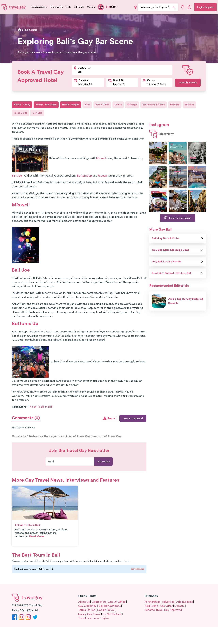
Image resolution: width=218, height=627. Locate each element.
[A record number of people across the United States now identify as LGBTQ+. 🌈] (158, 201)
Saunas (118, 105)
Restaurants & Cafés (153, 105)
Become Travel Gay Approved (163, 610)
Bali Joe (17, 175)
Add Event (151, 606)
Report (112, 418)
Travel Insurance (88, 618)
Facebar (103, 175)
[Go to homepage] (13, 7)
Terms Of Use (86, 610)
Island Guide (20, 113)
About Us (84, 601)
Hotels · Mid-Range (46, 105)
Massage (132, 105)
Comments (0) (26, 418)
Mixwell (101, 158)
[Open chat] (190, 7)
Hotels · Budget (70, 105)
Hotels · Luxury (22, 105)
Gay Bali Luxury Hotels (166, 261)
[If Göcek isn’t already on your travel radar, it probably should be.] (158, 153)
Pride (68, 7)
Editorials (79, 7)
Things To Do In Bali (40, 406)
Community (57, 7)
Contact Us (99, 601)
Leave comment (133, 418)
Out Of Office (117, 601)
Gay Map (37, 113)
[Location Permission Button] (135, 7)
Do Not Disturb (112, 614)
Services (189, 105)
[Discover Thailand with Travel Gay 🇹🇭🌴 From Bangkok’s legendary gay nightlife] (158, 177)
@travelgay (166, 134)
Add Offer (166, 606)
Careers (179, 606)
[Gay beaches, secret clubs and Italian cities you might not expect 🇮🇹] (178, 153)
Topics (105, 618)
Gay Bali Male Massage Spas (170, 250)
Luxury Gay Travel (89, 614)
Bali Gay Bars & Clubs (165, 238)
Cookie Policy (105, 610)
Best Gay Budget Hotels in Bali (171, 273)
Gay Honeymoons (109, 606)
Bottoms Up (84, 175)
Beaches (174, 105)
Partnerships (152, 601)
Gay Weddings (87, 606)
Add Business (184, 601)
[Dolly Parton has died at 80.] (197, 153)
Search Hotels (188, 82)
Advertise (168, 601)
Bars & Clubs (102, 105)
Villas (87, 105)
